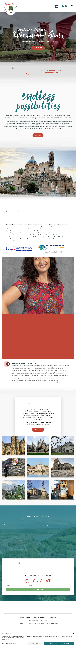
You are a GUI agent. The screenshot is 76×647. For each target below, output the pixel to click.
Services (36, 516)
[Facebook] (63, 6)
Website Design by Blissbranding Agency (38, 620)
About (29, 516)
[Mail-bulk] (47, 525)
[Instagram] (66, 6)
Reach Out (45, 516)
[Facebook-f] (40, 525)
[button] (56, 6)
